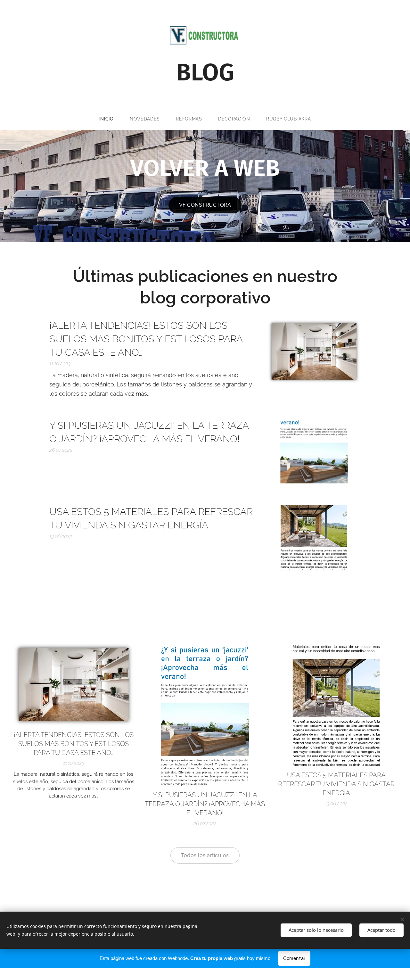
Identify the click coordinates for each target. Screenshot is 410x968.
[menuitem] (110, 119)
